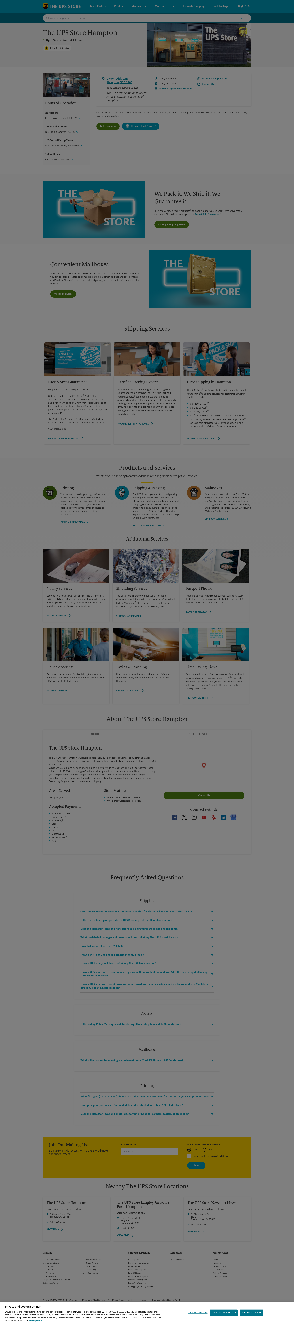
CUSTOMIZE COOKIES (197, 1313)
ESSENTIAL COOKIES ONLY (224, 1313)
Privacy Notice (35, 1321)
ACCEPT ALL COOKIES (251, 1313)
